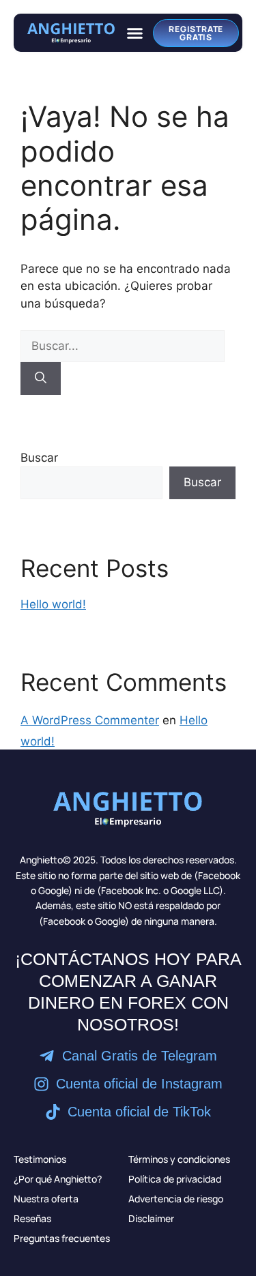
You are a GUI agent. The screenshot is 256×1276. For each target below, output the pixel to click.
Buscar (39, 457)
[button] (134, 33)
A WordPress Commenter (89, 720)
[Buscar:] (122, 346)
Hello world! (53, 604)
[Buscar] (40, 378)
